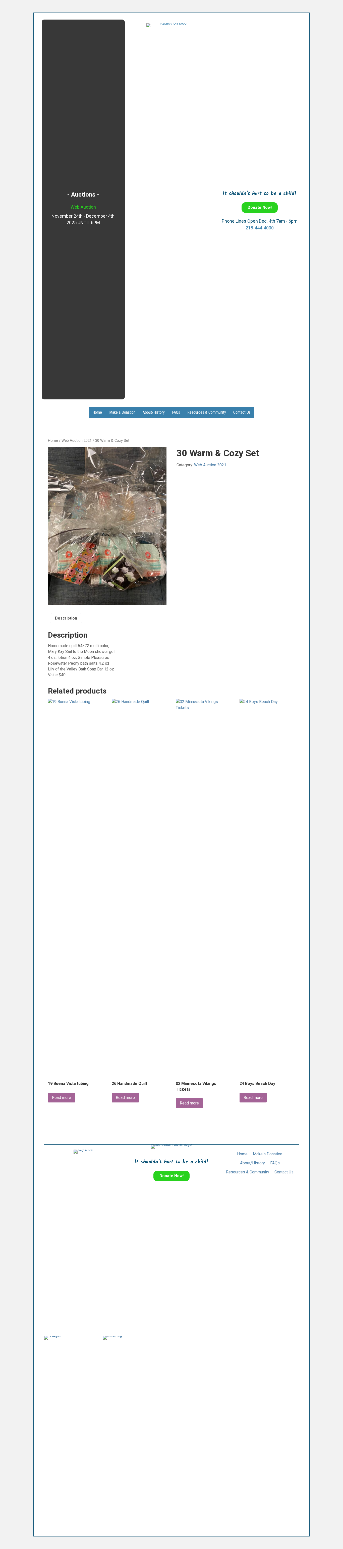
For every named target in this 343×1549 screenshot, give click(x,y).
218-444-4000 (260, 227)
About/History (154, 412)
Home (97, 412)
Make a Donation (122, 412)
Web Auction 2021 (77, 440)
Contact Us (242, 412)
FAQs (176, 412)
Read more (61, 1097)
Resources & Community (206, 412)
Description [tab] (66, 618)
